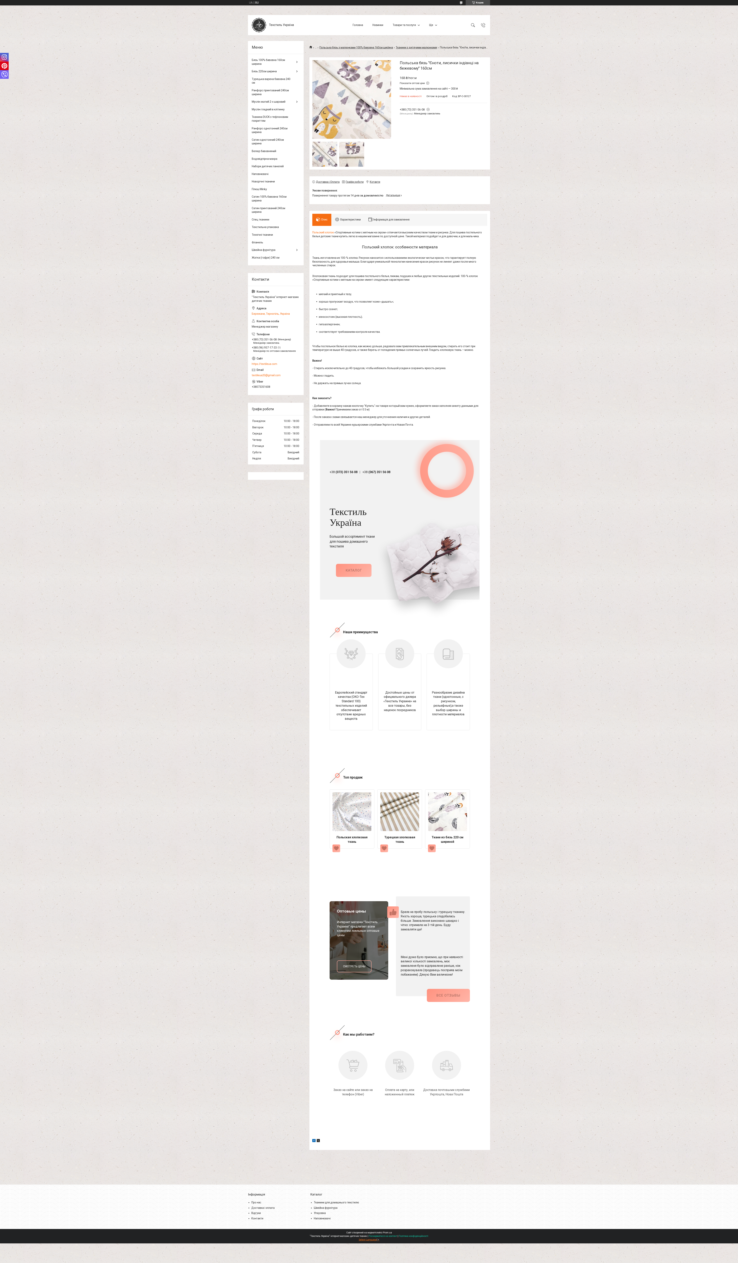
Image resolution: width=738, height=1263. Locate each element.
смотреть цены (354, 966)
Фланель (257, 242)
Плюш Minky (259, 189)
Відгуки (256, 1213)
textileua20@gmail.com (266, 375)
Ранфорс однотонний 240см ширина (270, 130)
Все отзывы (448, 995)
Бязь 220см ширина (264, 71)
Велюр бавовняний (264, 151)
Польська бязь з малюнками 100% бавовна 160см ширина (356, 47)
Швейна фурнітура (263, 249)
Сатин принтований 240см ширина (268, 210)
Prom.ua (387, 1232)
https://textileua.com (264, 363)
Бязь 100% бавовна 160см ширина (268, 61)
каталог (354, 570)
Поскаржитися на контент (383, 1236)
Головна (358, 25)
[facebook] (314, 1141)
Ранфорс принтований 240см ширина (270, 92)
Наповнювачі (260, 174)
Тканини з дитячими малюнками (416, 47)
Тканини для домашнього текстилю (336, 1202)
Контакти (257, 1218)
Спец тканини (260, 219)
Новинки (377, 25)
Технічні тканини (262, 234)
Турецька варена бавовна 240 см (271, 80)
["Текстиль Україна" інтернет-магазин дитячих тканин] (259, 25)
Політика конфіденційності (413, 1236)
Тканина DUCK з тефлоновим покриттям (270, 118)
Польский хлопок (323, 232)
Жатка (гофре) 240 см (265, 257)
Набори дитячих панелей (268, 166)
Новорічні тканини (263, 181)
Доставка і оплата (263, 1207)
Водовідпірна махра (264, 158)
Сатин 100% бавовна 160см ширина (269, 198)
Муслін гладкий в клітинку (268, 109)
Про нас (256, 1202)
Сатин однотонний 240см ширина (268, 141)
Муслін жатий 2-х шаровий (268, 101)
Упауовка (320, 1213)
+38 (343, 472)
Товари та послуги (404, 25)
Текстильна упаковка (265, 227)
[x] (318, 1141)
